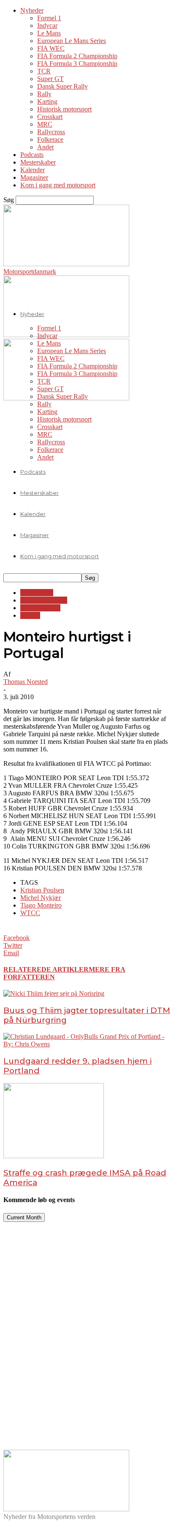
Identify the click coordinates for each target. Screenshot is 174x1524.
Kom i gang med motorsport (57, 185)
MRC (44, 124)
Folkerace (50, 139)
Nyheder (32, 10)
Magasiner (34, 177)
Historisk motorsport (64, 109)
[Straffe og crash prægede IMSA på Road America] (53, 1155)
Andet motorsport (43, 600)
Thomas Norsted (25, 681)
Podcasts (32, 154)
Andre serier (36, 592)
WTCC (30, 615)
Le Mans (49, 33)
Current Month (24, 1217)
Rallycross (51, 131)
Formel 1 (49, 18)
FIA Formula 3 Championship (77, 63)
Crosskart (50, 116)
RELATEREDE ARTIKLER (46, 969)
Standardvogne (40, 607)
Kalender (32, 169)
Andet (45, 147)
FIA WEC (51, 48)
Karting (47, 101)
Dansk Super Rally (62, 86)
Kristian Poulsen (42, 890)
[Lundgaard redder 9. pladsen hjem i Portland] (87, 1044)
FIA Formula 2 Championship (77, 55)
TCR (44, 71)
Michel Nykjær (40, 897)
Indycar (47, 25)
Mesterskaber (38, 162)
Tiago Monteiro (41, 905)
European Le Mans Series (71, 40)
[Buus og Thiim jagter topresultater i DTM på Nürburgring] (53, 993)
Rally (44, 93)
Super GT (50, 78)
